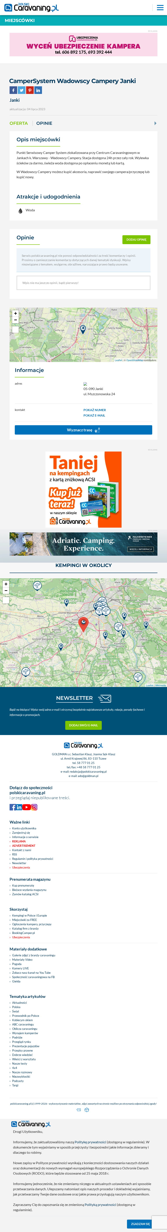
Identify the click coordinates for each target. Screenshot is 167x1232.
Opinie (44, 123)
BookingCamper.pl (23, 933)
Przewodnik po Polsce (25, 1015)
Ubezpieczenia (21, 867)
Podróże (17, 1037)
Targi (15, 1085)
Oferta (19, 123)
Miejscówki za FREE (24, 920)
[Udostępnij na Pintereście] (30, 89)
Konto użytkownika (24, 828)
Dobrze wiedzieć (22, 1055)
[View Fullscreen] (15, 329)
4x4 (14, 1068)
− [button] (15, 320)
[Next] (155, 123)
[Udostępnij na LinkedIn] (38, 89)
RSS (14, 854)
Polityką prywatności (100, 1204)
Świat (15, 1011)
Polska (16, 1007)
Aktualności (19, 1002)
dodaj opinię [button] (137, 239)
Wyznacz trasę (80, 429)
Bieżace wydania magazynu (29, 890)
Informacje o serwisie (25, 837)
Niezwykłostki (21, 1076)
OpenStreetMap (134, 360)
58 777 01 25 (86, 763)
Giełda (16, 981)
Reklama (19, 841)
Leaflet (118, 360)
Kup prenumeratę (23, 885)
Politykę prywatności (90, 1142)
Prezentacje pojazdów (25, 1046)
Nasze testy (19, 1063)
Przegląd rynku (21, 1042)
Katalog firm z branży (25, 928)
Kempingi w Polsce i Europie (29, 915)
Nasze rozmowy (22, 1072)
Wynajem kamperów (25, 1033)
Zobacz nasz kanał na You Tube (31, 972)
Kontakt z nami (21, 850)
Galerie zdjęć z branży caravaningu (33, 955)
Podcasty (18, 1081)
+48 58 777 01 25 (88, 767)
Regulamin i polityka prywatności (32, 858)
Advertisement (23, 845)
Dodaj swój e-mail (83, 725)
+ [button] (15, 313)
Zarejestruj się (21, 832)
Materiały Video (22, 959)
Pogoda (17, 964)
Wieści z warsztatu (24, 1059)
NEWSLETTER (74, 698)
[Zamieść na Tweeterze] (21, 89)
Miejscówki (20, 20)
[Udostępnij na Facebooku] (13, 89)
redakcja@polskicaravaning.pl (88, 771)
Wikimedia (160, 685)
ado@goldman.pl (88, 776)
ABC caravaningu (23, 1024)
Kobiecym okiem (22, 1020)
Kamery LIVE (20, 968)
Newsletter (19, 863)
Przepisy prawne (22, 1050)
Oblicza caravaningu (24, 1028)
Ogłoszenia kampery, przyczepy (32, 924)
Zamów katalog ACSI (25, 894)
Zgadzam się (140, 1224)
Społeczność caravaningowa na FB (33, 977)
